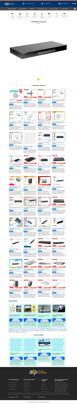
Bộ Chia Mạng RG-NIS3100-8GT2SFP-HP (29, 290)
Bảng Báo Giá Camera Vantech (52, 330)
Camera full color (45, 391)
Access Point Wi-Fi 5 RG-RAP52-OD (58, 290)
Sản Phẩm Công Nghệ (42, 8)
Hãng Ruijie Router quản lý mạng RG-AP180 (29, 122)
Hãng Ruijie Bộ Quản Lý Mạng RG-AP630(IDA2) (44, 122)
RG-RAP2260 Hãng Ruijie (25, 330)
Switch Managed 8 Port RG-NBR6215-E (15, 270)
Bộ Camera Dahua (12, 385)
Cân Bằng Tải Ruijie (38, 22)
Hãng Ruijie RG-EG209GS (57, 186)
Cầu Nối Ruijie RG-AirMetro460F (15, 102)
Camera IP (44, 384)
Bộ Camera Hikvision (13, 382)
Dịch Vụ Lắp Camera (54, 8)
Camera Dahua (26, 385)
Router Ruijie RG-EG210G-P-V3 (58, 206)
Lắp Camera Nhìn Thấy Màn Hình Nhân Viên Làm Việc (30, 315)
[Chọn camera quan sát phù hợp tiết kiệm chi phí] (67, 16)
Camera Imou (26, 389)
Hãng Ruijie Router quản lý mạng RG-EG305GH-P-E (29, 229)
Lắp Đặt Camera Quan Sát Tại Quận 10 (44, 316)
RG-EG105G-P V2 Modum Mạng (15, 166)
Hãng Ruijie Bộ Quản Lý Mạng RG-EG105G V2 (44, 166)
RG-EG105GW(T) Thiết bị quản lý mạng (30, 187)
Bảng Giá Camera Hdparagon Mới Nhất (38, 330)
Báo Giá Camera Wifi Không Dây (15, 354)
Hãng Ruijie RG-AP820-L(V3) (34, 329)
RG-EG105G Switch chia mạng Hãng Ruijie (44, 143)
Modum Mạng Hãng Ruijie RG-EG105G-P (58, 143)
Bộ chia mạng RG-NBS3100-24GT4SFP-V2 (43, 269)
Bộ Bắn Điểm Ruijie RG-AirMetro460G (28, 100)
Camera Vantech (27, 387)
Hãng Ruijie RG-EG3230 (13, 249)
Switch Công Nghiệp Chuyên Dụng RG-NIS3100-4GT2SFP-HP (15, 290)
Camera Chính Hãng (13, 8)
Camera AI (44, 383)
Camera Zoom (45, 386)
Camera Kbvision (26, 383)
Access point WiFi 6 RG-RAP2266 (44, 289)
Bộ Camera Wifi (12, 387)
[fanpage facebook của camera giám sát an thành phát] (73, 3)
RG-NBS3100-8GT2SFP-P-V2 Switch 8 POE (57, 269)
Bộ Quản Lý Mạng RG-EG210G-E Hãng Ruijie (30, 208)
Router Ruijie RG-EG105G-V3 (57, 165)
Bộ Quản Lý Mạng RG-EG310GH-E (44, 228)
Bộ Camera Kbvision (13, 384)
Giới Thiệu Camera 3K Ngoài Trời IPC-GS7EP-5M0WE (58, 315)
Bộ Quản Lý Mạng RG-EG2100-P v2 (15, 208)
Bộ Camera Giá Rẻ (23, 8)
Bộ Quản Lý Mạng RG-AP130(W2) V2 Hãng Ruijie (15, 122)
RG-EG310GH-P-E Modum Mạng (58, 228)
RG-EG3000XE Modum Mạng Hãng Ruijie (14, 229)
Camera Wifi (32, 8)
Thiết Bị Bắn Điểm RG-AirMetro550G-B (42, 100)
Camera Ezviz (26, 390)
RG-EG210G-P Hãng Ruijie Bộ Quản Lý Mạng (43, 208)
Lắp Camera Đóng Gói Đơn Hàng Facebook (59, 354)
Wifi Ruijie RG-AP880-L (28, 146)
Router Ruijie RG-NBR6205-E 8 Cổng (58, 249)
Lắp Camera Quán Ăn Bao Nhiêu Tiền (30, 354)
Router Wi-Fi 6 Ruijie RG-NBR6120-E (43, 249)
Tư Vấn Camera (64, 8)
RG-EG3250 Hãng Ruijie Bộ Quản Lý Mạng (30, 249)
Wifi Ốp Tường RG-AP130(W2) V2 (58, 100)
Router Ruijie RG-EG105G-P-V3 (30, 165)
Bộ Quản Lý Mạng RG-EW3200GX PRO (21, 329)
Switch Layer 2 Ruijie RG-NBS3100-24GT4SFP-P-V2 (28, 269)
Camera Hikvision (26, 381)
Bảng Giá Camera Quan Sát (21, 332)
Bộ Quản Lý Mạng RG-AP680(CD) (15, 142)
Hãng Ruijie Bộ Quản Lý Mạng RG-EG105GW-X (44, 187)
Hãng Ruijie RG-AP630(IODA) (57, 122)
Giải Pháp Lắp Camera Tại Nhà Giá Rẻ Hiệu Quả (15, 316)
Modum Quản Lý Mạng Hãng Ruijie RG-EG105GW (14, 187)
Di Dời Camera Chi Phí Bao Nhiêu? (44, 350)
